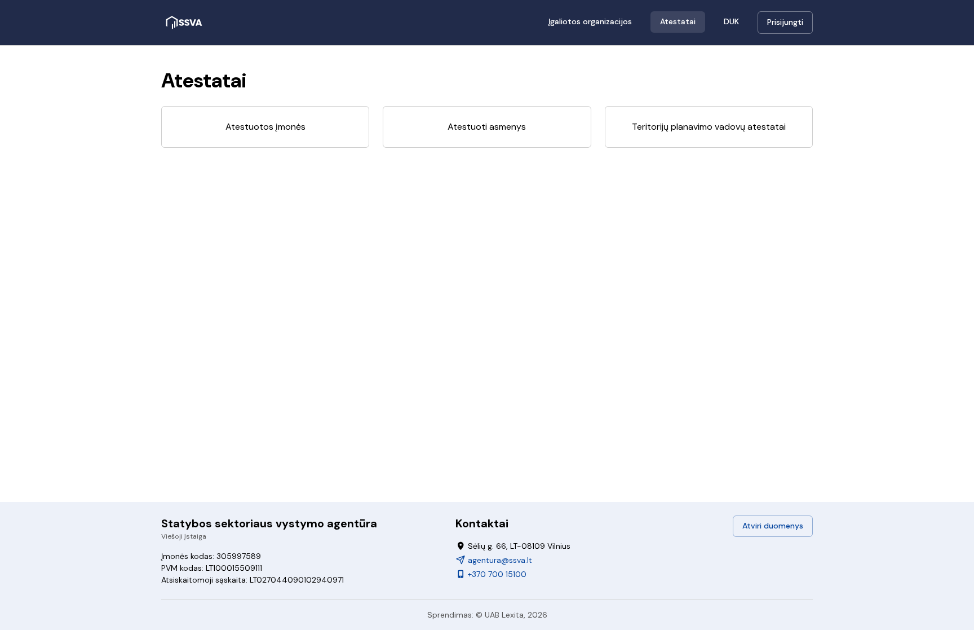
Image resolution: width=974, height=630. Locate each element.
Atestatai (678, 21)
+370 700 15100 (496, 574)
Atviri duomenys (772, 526)
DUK (731, 21)
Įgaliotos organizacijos (590, 21)
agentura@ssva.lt (499, 560)
